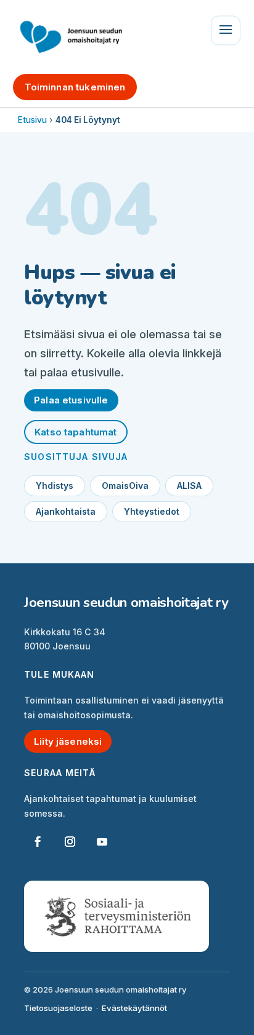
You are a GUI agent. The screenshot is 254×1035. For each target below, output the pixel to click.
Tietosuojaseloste (58, 1008)
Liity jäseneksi (68, 741)
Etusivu (32, 120)
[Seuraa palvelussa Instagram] (69, 841)
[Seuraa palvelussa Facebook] (37, 841)
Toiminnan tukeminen (75, 87)
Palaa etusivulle (71, 400)
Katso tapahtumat (76, 432)
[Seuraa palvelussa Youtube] (101, 841)
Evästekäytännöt (134, 1008)
